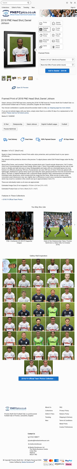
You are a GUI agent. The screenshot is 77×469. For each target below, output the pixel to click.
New (33, 7)
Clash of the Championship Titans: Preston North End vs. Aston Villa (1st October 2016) (58, 243)
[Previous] (3, 50)
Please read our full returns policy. (18, 113)
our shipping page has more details (58, 108)
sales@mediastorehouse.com (39, 440)
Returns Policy (64, 414)
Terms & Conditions (65, 420)
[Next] (36, 50)
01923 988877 (34, 437)
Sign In (73, 7)
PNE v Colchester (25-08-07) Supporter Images (19, 242)
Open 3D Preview (22, 87)
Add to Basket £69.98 (57, 71)
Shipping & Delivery (65, 417)
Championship (17, 124)
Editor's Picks (16, 7)
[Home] (16, 410)
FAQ (60, 407)
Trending (26, 7)
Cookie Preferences (66, 427)
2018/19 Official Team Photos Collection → (38, 379)
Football (64, 124)
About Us (48, 407)
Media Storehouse (28, 462)
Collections (5, 7)
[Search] (28, 3)
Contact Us (31, 434)
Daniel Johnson (32, 124)
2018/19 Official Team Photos (13, 199)
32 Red (6, 124)
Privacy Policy (64, 410)
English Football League (49, 124)
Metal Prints (63, 424)
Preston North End (10, 129)
